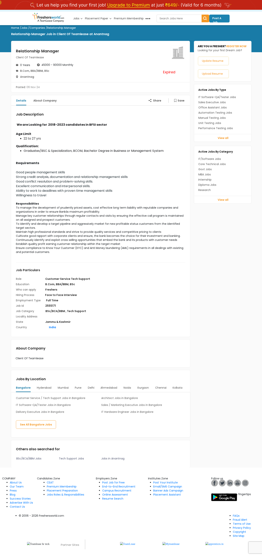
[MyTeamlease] (171, 543)
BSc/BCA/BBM (55, 311)
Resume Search (112, 499)
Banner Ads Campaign (168, 490)
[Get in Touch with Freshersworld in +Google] (237, 483)
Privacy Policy (242, 528)
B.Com (24, 71)
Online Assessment (115, 495)
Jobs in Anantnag (112, 458)
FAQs (236, 516)
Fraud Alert (240, 520)
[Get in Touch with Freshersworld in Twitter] (245, 483)
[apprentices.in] (214, 543)
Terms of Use (242, 524)
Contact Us (17, 507)
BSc (46, 71)
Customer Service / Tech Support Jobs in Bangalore (50, 398)
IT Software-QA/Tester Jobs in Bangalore (43, 405)
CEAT (50, 482)
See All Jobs (36, 424)
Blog (12, 495)
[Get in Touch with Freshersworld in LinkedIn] (230, 483)
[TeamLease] (127, 543)
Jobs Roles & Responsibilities (65, 495)
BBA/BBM (36, 71)
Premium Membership (62, 486)
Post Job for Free (113, 482)
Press (13, 490)
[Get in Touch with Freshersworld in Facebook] (214, 483)
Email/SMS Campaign (167, 486)
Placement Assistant (167, 495)
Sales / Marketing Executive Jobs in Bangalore (131, 405)
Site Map (238, 536)
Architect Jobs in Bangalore (119, 398)
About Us (16, 482)
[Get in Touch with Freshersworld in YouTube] (222, 483)
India (52, 327)
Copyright (239, 532)
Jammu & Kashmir (58, 322)
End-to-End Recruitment (118, 486)
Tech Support (76, 311)
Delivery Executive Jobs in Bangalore (40, 412)
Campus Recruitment (116, 490)
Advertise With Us (21, 503)
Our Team (17, 486)
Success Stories (20, 499)
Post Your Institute (165, 482)
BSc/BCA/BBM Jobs (28, 458)
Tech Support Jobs (71, 458)
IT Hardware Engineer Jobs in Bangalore (127, 412)
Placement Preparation (62, 490)
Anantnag (27, 77)
